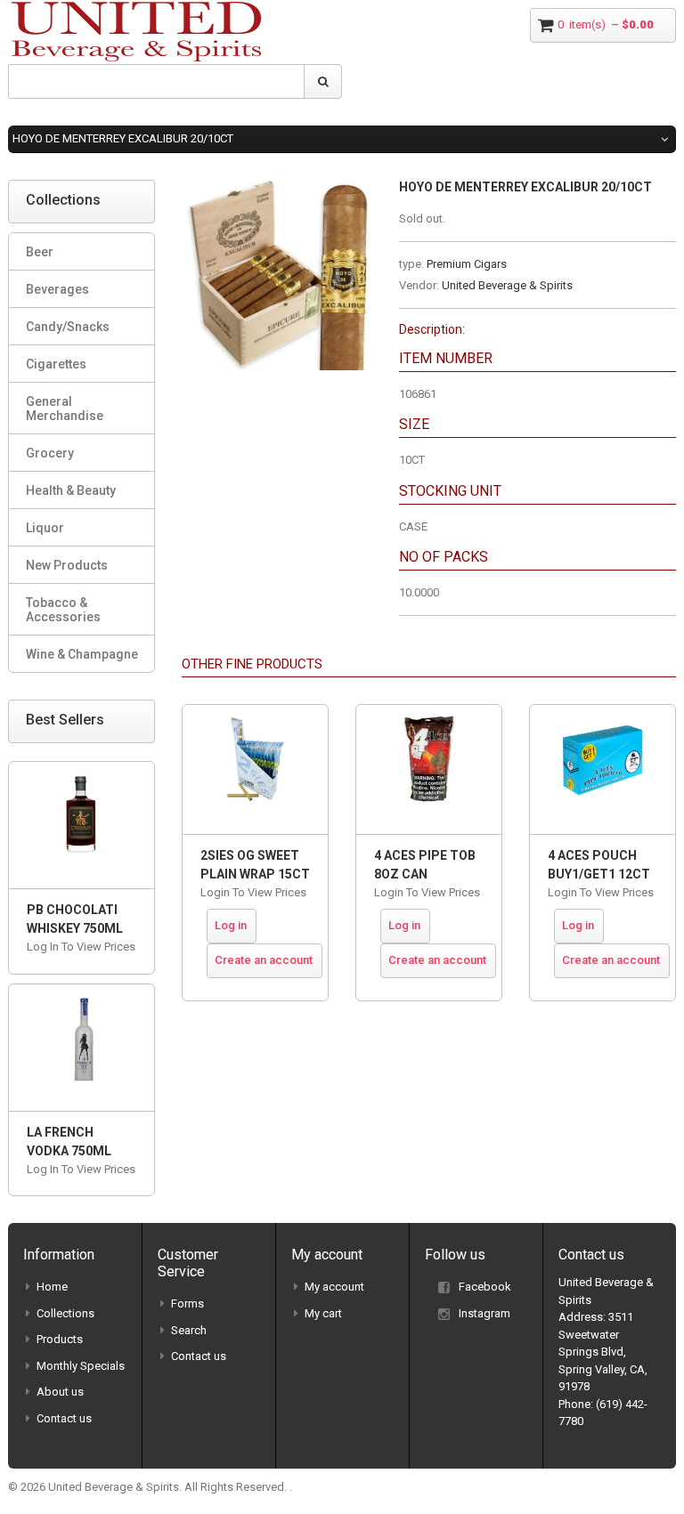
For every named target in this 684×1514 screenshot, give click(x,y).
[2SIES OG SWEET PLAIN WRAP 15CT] (255, 769)
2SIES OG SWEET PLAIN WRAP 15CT (255, 864)
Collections (65, 1313)
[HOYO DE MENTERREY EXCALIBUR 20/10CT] (277, 188)
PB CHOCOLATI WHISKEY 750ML (75, 919)
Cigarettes (56, 364)
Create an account (264, 960)
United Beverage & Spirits (507, 285)
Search (189, 1330)
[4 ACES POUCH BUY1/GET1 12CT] (602, 769)
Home (52, 1286)
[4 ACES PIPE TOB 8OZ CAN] (428, 769)
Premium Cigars (467, 264)
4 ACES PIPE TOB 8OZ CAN (425, 864)
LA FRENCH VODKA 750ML (69, 1141)
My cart (323, 1313)
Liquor (45, 528)
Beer (39, 252)
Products (60, 1339)
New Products (67, 565)
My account (334, 1286)
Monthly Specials (81, 1365)
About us (60, 1391)
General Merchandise (64, 408)
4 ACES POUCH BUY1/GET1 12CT (599, 864)
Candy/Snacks (68, 327)
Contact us (64, 1418)
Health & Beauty (71, 490)
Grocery (50, 453)
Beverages (57, 289)
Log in (231, 925)
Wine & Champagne (82, 654)
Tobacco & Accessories (63, 609)
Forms (187, 1303)
